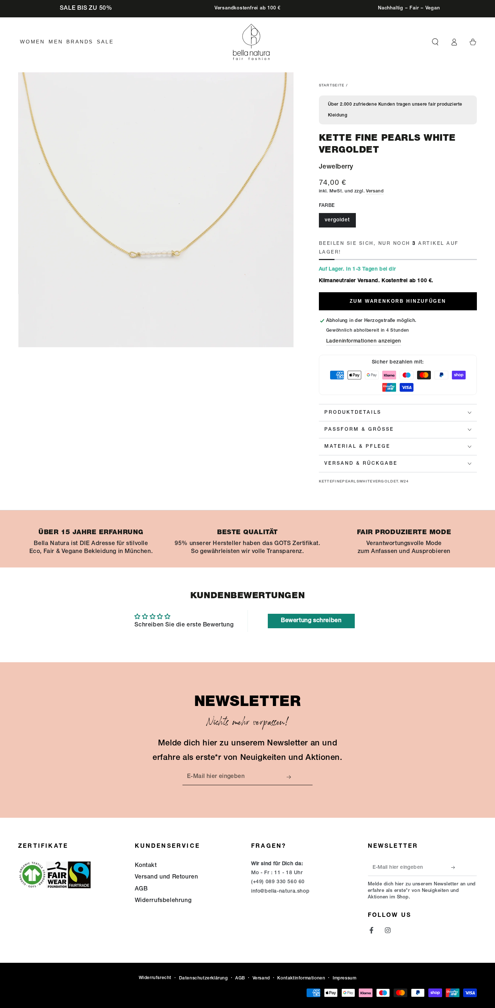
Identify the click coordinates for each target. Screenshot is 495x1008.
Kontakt (146, 866)
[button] (435, 42)
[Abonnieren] (291, 777)
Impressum (344, 978)
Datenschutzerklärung (203, 978)
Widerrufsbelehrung (163, 901)
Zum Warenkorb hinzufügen (398, 301)
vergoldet (337, 220)
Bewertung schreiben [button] (311, 621)
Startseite (332, 86)
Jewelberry (336, 167)
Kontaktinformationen (301, 978)
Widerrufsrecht (155, 978)
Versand (375, 191)
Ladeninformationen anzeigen (363, 341)
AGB (141, 889)
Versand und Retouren (166, 877)
